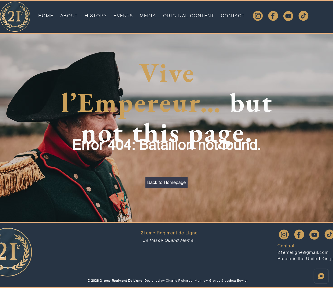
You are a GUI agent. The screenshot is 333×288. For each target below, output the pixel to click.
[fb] (273, 15)
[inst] (257, 15)
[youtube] (288, 15)
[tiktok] (303, 15)
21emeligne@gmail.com (303, 252)
